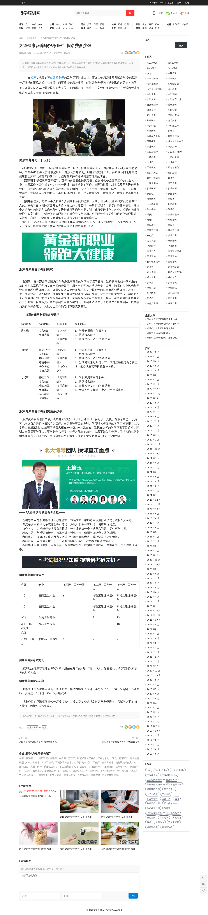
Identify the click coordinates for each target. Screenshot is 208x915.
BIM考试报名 (161, 770)
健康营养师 (57, 77)
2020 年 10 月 (153, 675)
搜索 (147, 39)
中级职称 (172, 78)
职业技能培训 (174, 251)
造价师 (150, 298)
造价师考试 (152, 827)
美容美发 (151, 241)
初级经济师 (173, 115)
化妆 (144, 24)
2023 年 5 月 (153, 532)
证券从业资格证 (175, 272)
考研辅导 (151, 246)
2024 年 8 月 (153, 463)
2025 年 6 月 (153, 416)
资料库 (150, 282)
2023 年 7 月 (153, 523)
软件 (102, 28)
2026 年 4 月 (153, 370)
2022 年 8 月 (153, 574)
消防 (21, 28)
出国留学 (172, 110)
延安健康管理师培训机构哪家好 (117, 816)
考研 (126, 28)
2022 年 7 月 (153, 578)
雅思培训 (172, 298)
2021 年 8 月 (153, 629)
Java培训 (172, 68)
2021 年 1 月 (153, 661)
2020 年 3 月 (153, 707)
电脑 (83, 28)
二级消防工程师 (169, 775)
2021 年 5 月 (153, 643)
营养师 (150, 267)
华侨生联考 (173, 125)
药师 (120, 24)
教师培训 (151, 199)
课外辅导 (172, 277)
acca (65, 28)
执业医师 (151, 188)
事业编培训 (173, 84)
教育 (114, 28)
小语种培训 (173, 157)
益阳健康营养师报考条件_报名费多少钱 (120, 742)
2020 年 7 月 (153, 689)
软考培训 (151, 293)
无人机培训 (152, 204)
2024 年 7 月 (153, 467)
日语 (96, 24)
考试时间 (164, 817)
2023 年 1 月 (153, 550)
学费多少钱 (169, 789)
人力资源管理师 (154, 89)
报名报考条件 (170, 803)
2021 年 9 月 (153, 624)
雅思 (102, 24)
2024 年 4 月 (153, 481)
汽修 (157, 28)
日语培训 (172, 204)
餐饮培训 (172, 303)
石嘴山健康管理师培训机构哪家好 (118, 848)
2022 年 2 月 (153, 601)
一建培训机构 (177, 770)
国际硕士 (151, 141)
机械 (157, 24)
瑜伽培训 (172, 219)
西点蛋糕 (151, 272)
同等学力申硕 (153, 136)
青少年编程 (167, 827)
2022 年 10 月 (153, 564)
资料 (169, 24)
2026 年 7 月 (153, 356)
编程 (89, 28)
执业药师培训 (153, 803)
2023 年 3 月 (153, 541)
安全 (28, 24)
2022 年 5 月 (153, 587)
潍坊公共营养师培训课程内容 (161, 328)
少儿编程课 (152, 798)
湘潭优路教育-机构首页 (38, 753)
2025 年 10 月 (153, 398)
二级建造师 (152, 775)
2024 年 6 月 (153, 472)
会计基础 (172, 94)
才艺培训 (172, 183)
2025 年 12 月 (153, 389)
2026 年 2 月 (153, 379)
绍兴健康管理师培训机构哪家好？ (36, 848)
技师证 (150, 193)
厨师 (151, 24)
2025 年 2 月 (153, 435)
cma (71, 28)
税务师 (150, 235)
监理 (28, 28)
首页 (23, 3)
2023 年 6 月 (153, 527)
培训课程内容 (153, 789)
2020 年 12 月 (153, 666)
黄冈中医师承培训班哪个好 (160, 333)
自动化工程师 (153, 261)
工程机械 (151, 167)
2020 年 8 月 (153, 684)
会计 (52, 24)
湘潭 (33, 77)
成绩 (177, 798)
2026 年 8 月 (153, 352)
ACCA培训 (152, 63)
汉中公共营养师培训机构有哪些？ (163, 324)
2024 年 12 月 (153, 444)
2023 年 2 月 (153, 546)
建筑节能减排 (153, 178)
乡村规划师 (152, 84)
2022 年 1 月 (153, 606)
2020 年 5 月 (153, 698)
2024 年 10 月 (153, 453)
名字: (24, 896)
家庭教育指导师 (175, 151)
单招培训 (151, 131)
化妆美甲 (172, 120)
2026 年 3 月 (153, 375)
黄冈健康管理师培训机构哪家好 (76, 848)
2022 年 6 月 (153, 583)
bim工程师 (173, 63)
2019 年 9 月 (153, 735)
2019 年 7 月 (153, 744)
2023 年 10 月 (153, 509)
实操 (65, 24)
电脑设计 (172, 225)
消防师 (150, 214)
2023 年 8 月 (153, 518)
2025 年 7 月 (153, 412)
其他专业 (151, 110)
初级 (52, 28)
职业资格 (151, 256)
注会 (71, 24)
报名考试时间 (153, 808)
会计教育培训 (174, 99)
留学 (120, 28)
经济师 (185, 24)
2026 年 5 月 (153, 366)
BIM (40, 24)
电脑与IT (151, 225)
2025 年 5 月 (153, 421)
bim (148, 770)
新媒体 (171, 199)
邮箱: (66, 896)
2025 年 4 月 (153, 426)
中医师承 (172, 73)
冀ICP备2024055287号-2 (111, 910)
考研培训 (172, 241)
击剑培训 (151, 115)
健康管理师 (32, 38)
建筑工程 (172, 173)
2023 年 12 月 (153, 500)
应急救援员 (173, 167)
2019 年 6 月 (153, 749)
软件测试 (172, 287)
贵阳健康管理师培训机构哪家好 (76, 816)
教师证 (167, 808)
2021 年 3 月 (153, 652)
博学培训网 (30, 13)
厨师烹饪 (172, 131)
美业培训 (172, 235)
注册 (187, 3)
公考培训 (172, 105)
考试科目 (177, 817)
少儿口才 (151, 162)
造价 (34, 24)
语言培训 (151, 277)
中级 (58, 28)
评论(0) (67, 53)
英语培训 (172, 261)
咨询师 (176, 24)
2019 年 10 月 (153, 731)
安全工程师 (152, 151)
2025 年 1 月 (153, 440)
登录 (179, 3)
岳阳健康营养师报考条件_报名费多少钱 (38, 742)
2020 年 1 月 (153, 717)
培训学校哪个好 (173, 784)
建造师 (171, 178)
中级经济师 (152, 78)
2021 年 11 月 (153, 615)
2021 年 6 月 (153, 638)
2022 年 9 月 (153, 569)
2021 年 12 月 (153, 610)
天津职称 (151, 146)
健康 (114, 24)
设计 (96, 28)
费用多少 (159, 822)
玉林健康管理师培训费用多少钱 (35, 796)
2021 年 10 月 (153, 620)
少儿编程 (172, 162)
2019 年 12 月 (153, 721)
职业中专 (151, 251)
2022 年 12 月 (153, 555)
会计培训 (172, 89)
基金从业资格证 (175, 141)
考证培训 (172, 246)
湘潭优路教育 (25, 53)
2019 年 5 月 (153, 754)
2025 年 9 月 (153, 403)
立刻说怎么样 (172, 813)
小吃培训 (151, 157)
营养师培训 (173, 267)
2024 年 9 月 (153, 458)
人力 (40, 28)
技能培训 (172, 193)
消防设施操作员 (154, 813)
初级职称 (151, 120)
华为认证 (151, 125)
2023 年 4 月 (153, 536)
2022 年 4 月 (153, 592)
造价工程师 (173, 293)
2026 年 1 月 (153, 384)
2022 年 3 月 (153, 597)
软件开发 (151, 287)
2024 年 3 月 (153, 486)
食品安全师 (152, 303)
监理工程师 (152, 230)
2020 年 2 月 (153, 712)
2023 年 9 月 (153, 513)
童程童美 (151, 817)
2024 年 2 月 (153, 490)
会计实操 (151, 99)
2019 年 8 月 (153, 740)
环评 (34, 28)
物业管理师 (173, 214)
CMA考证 (151, 68)
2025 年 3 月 (153, 430)
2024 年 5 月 (153, 476)
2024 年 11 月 (153, 449)
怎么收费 (166, 798)
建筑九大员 (152, 173)
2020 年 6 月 (153, 694)
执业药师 (172, 188)
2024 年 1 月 (153, 495)
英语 (89, 24)
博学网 (96, 910)
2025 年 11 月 (153, 393)
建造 (21, 24)
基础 (58, 24)
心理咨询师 (152, 183)
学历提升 (172, 146)
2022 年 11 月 (153, 560)
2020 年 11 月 (153, 671)
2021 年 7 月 (153, 633)
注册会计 (172, 209)
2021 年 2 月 (153, 657)
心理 (126, 24)
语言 (83, 24)
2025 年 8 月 (153, 407)
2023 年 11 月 (153, 504)
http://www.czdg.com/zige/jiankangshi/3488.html (94, 716)
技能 (138, 24)
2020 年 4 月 (153, 703)
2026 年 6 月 (153, 361)
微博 (187, 13)
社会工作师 (173, 230)
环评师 (150, 219)
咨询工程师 (173, 136)
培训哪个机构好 (154, 784)
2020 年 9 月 (153, 680)
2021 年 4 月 (153, 647)
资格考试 (172, 282)
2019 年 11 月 (153, 726)
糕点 (151, 28)
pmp (149, 73)
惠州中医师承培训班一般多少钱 (162, 338)
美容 (144, 28)
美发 (138, 28)
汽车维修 (151, 209)
